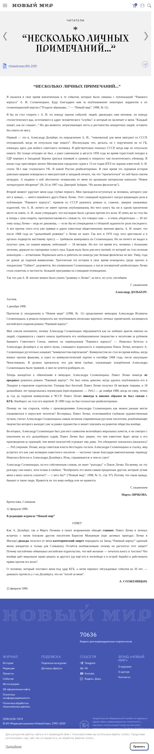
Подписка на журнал (53, 663)
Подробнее (14, 746)
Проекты (8, 673)
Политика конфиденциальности (16, 696)
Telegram (90, 663)
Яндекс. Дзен (93, 678)
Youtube (89, 673)
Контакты (124, 677)
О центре (124, 672)
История (8, 663)
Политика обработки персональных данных (16, 704)
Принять (139, 746)
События (8, 678)
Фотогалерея (11, 684)
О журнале (124, 666)
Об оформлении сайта (16, 689)
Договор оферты (51, 668)
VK (86, 668)
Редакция (8, 668)
